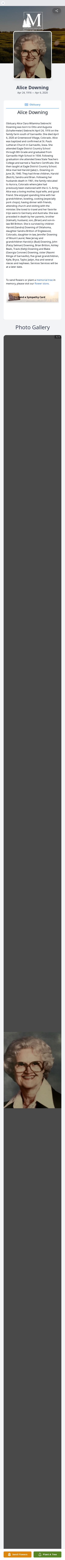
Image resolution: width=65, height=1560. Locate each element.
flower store (42, 283)
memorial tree (44, 280)
